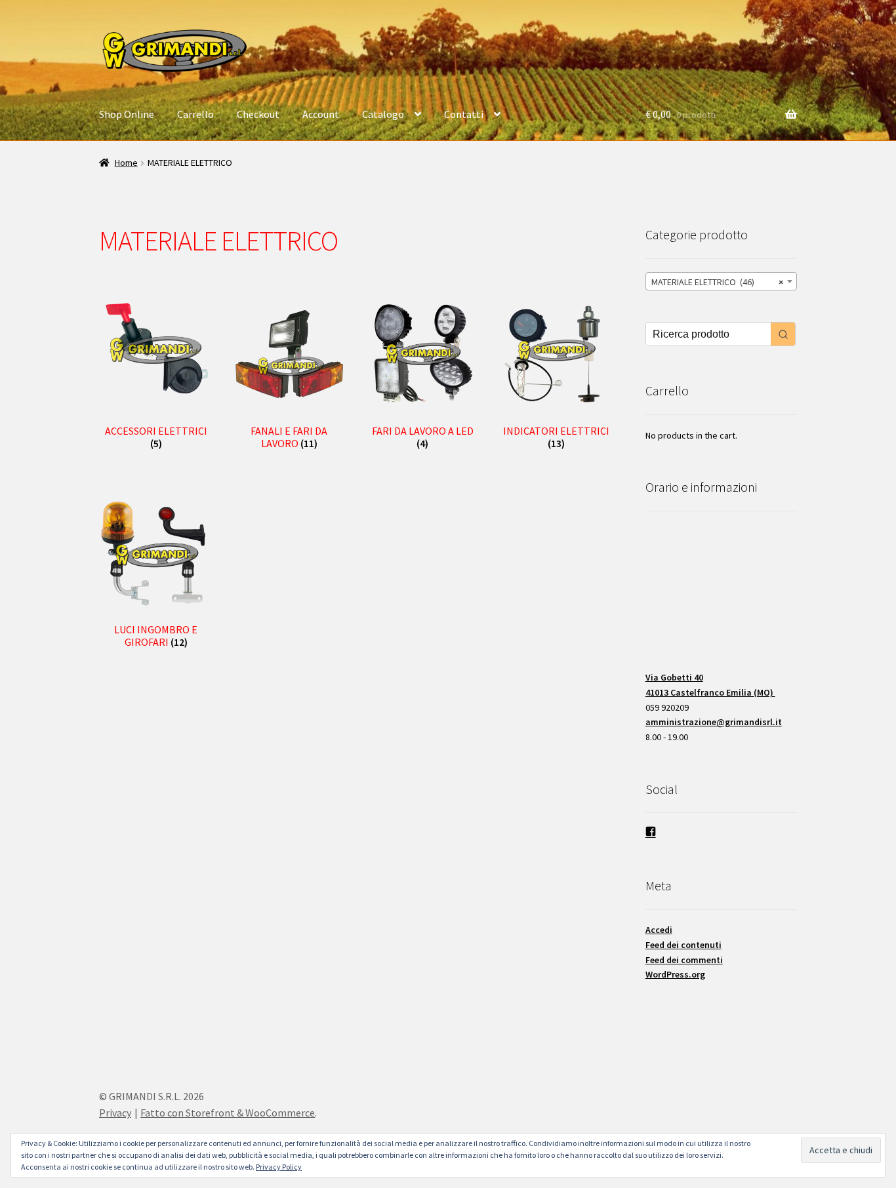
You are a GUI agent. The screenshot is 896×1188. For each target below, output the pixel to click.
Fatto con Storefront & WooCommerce (227, 1112)
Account (320, 114)
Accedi (658, 930)
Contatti (463, 114)
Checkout (258, 114)
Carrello (195, 114)
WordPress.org (675, 974)
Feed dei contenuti (683, 945)
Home (126, 162)
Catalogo (383, 114)
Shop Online (126, 114)
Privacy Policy (279, 1167)
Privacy (115, 1112)
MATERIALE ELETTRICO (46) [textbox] (717, 282)
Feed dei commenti (684, 960)
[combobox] (721, 281)
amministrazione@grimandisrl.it (713, 722)
